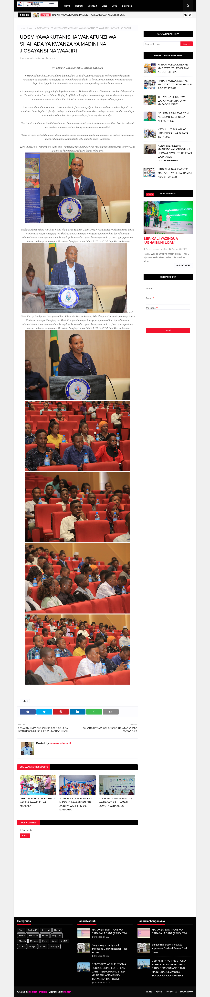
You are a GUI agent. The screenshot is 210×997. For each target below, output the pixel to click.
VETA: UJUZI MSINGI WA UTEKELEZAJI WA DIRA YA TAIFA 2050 (173, 133)
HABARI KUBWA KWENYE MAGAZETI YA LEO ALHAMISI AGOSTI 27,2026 (175, 84)
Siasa (54, 941)
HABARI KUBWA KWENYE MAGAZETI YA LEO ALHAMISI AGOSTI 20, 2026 (175, 173)
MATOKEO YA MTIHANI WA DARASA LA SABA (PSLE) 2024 (109, 931)
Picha (44, 941)
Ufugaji (32, 946)
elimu (42, 946)
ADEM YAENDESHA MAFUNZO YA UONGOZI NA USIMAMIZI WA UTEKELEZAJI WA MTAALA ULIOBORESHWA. (175, 153)
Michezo (34, 941)
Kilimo (22, 935)
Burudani (46, 930)
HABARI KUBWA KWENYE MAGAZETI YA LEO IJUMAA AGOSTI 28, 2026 (88, 12)
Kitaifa (45, 935)
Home (22, 27)
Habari (30, 27)
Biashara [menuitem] (127, 5)
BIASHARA (32, 930)
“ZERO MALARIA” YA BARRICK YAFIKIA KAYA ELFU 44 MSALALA (37, 802)
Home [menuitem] (67, 5)
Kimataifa (33, 935)
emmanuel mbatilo (31, 58)
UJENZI (64, 941)
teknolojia (54, 946)
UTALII (22, 946)
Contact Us (171, 991)
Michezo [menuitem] (92, 5)
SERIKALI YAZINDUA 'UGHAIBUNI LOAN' (161, 240)
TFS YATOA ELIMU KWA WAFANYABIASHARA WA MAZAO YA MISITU (172, 101)
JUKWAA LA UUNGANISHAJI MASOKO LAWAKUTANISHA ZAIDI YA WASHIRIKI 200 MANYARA (75, 804)
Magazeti (56, 935)
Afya (21, 930)
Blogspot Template (37, 991)
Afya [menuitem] (114, 5)
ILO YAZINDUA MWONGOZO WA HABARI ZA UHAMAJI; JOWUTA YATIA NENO (115, 802)
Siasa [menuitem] (104, 5)
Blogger (67, 991)
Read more (184, 265)
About (159, 991)
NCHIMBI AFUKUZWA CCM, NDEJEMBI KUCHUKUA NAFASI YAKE (173, 117)
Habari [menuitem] (79, 5)
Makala (22, 941)
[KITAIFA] (168, 217)
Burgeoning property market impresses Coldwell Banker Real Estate (109, 949)
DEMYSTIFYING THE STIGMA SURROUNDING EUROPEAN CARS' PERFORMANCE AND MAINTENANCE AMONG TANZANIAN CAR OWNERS (109, 971)
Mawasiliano (186, 991)
